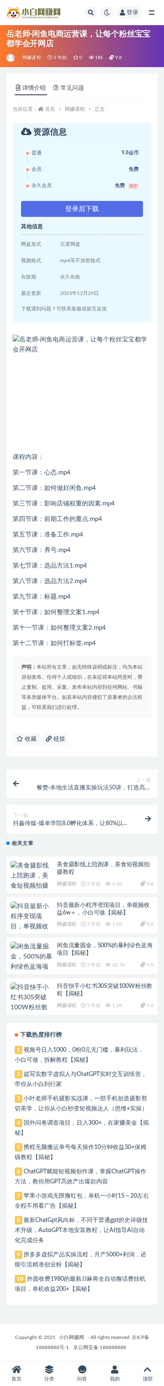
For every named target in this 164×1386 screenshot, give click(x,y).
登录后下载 (82, 209)
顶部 (148, 1378)
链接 (58, 739)
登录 (132, 13)
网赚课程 (31, 57)
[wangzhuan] (11, 58)
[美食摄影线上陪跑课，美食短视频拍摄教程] (32, 881)
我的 (115, 1378)
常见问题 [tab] (72, 88)
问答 (82, 1378)
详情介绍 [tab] (34, 88)
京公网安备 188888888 (99, 1347)
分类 (49, 1378)
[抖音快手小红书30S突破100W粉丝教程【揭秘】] (32, 1002)
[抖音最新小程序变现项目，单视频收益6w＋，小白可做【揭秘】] (32, 926)
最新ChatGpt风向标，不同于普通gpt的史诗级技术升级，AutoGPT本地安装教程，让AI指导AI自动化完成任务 (81, 1230)
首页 (50, 109)
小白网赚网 (71, 1337)
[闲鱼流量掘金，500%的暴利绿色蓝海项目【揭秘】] (32, 962)
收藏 (30, 739)
